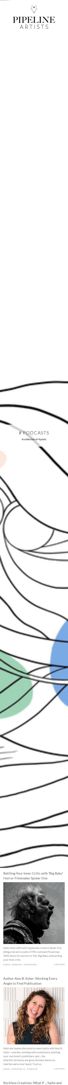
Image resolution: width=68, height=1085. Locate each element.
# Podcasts (17, 964)
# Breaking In (18, 1069)
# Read (6, 964)
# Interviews (30, 964)
